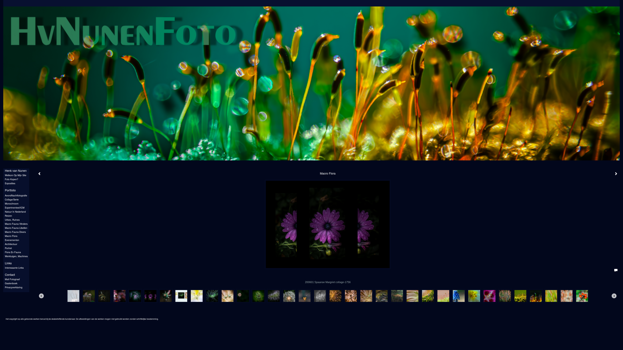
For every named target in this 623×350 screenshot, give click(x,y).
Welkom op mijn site (15, 175)
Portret (8, 248)
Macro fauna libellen (16, 227)
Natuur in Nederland (15, 211)
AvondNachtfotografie (16, 195)
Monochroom (11, 203)
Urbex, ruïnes (12, 219)
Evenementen (12, 240)
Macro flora (11, 236)
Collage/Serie (12, 199)
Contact (10, 275)
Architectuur (11, 244)
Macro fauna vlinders (16, 223)
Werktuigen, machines (16, 256)
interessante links (14, 267)
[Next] (614, 295)
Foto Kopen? (11, 179)
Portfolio (10, 190)
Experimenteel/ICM (14, 207)
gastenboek (11, 283)
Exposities (10, 183)
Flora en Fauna (13, 252)
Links (8, 263)
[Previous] (41, 295)
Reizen (8, 215)
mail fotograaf (12, 279)
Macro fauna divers (15, 231)
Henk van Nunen (16, 171)
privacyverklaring (13, 287)
